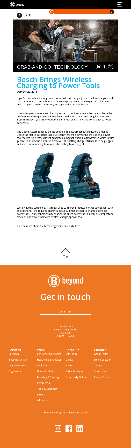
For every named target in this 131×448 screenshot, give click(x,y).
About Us (72, 350)
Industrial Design (18, 359)
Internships (100, 371)
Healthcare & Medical (49, 359)
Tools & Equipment (47, 388)
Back (27, 15)
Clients (69, 359)
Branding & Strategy (48, 377)
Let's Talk (65, 311)
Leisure (41, 394)
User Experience (17, 365)
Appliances (43, 365)
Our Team (71, 353)
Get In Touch (101, 353)
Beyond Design (17, 5)
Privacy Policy (101, 377)
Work (41, 350)
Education (42, 400)
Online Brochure (74, 371)
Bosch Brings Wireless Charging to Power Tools (58, 82)
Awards (70, 365)
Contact (100, 350)
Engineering (15, 371)
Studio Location (102, 359)
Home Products (45, 371)
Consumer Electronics (49, 353)
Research (14, 353)
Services (15, 350)
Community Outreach (77, 377)
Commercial (43, 383)
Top (65, 256)
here (77, 226)
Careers (98, 365)
